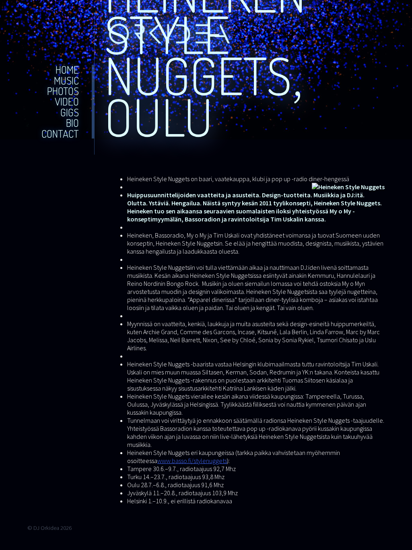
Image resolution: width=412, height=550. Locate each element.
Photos (63, 91)
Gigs (69, 112)
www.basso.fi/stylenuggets (192, 461)
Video (67, 101)
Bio (72, 123)
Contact (60, 134)
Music (66, 80)
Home (67, 70)
